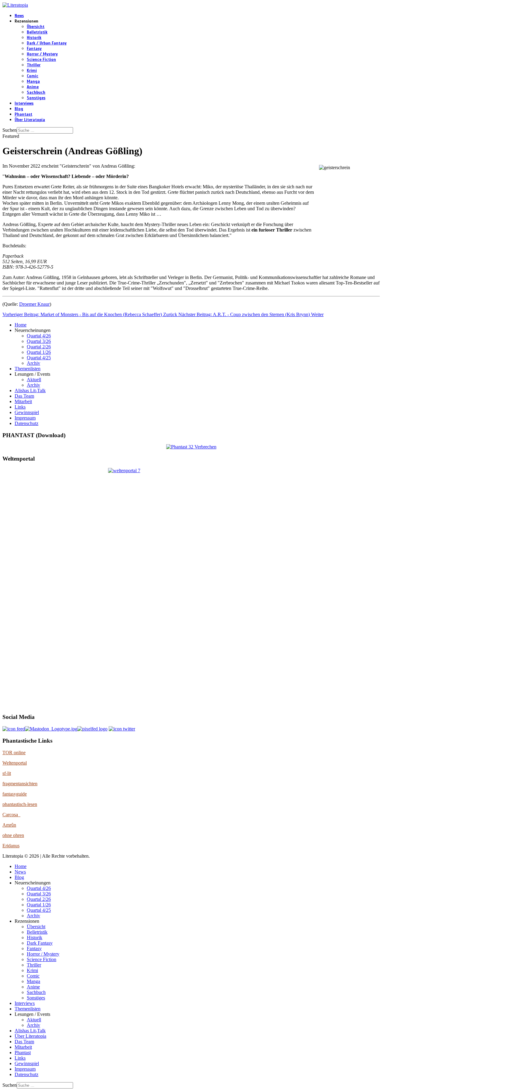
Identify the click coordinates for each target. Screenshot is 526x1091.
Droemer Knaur (34, 304)
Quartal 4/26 (39, 335)
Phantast (23, 114)
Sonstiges (36, 98)
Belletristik (37, 32)
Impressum (25, 417)
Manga (33, 81)
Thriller (33, 65)
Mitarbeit (23, 401)
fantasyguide (14, 793)
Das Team (24, 396)
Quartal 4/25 (39, 357)
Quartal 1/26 (39, 352)
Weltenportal (14, 762)
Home (20, 324)
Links (20, 407)
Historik (34, 37)
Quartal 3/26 (39, 341)
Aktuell (34, 379)
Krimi (32, 70)
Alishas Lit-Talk (30, 390)
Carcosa (11, 814)
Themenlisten (27, 368)
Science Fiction (41, 59)
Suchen (9, 130)
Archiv (33, 363)
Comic (32, 76)
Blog (19, 108)
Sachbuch (36, 92)
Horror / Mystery (42, 54)
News (19, 15)
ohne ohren (13, 835)
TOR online (14, 752)
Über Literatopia (30, 119)
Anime (33, 87)
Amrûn (9, 825)
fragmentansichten (19, 783)
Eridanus (10, 845)
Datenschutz (26, 423)
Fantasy (34, 48)
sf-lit (6, 773)
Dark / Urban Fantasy (47, 43)
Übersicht (35, 26)
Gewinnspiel (27, 412)
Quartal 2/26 (39, 346)
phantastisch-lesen (19, 804)
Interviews (24, 103)
